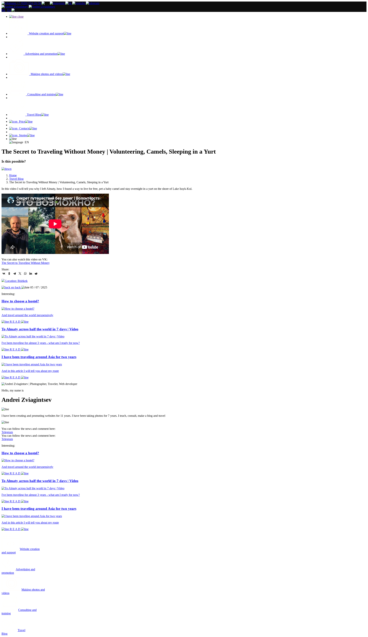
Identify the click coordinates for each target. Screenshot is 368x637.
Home (13, 175)
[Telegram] (14, 273)
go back (15, 287)
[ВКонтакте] (4, 273)
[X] (20, 273)
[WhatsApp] (25, 273)
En (9, 10)
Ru (3, 10)
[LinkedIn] (30, 273)
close (20, 16)
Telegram (7, 432)
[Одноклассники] (9, 273)
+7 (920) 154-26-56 (29, 3)
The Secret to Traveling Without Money (26, 262)
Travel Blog (16, 178)
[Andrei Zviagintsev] (28, 6)
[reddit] (36, 273)
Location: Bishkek (16, 280)
